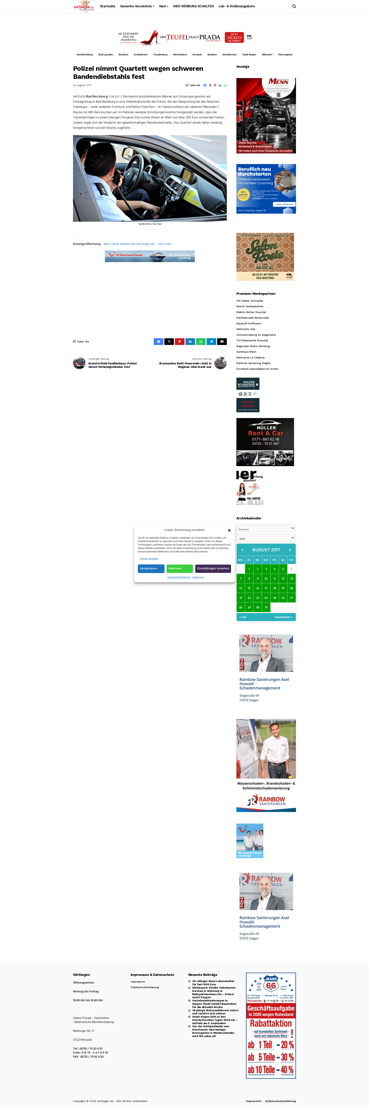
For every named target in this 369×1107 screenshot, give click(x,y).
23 (257, 598)
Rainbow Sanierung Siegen (253, 363)
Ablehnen (175, 568)
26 (283, 598)
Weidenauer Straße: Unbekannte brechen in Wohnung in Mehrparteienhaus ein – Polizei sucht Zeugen (214, 992)
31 (266, 607)
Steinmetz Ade (245, 329)
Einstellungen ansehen (213, 568)
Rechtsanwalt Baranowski (252, 317)
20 (291, 588)
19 (283, 588)
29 (249, 607)
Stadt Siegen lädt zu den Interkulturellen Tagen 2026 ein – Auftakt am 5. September (215, 1020)
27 (291, 598)
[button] (229, 530)
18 (274, 588)
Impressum (198, 577)
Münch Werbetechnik (249, 306)
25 (274, 598)
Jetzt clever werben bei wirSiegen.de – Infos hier (137, 244)
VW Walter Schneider (249, 300)
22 (249, 598)
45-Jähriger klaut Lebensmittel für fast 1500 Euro (213, 983)
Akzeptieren (148, 568)
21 (241, 598)
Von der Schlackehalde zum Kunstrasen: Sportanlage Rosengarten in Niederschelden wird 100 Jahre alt (213, 1031)
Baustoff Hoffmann (248, 323)
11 (275, 578)
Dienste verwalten (149, 558)
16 (257, 588)
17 (266, 588)
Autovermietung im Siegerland (255, 334)
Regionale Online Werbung (253, 346)
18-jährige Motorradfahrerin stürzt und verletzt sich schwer (215, 1012)
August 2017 (266, 549)
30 (257, 607)
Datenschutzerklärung (178, 577)
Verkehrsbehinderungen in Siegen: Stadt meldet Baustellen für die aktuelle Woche (214, 1004)
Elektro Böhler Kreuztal (251, 312)
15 (249, 588)
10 (266, 578)
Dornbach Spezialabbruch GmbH (257, 368)
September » (283, 617)
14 (240, 588)
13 (291, 578)
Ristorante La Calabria (250, 357)
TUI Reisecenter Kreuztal (252, 340)
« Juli (242, 617)
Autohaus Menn (246, 351)
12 (283, 578)
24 (266, 598)
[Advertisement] (150, 294)
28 (240, 607)
